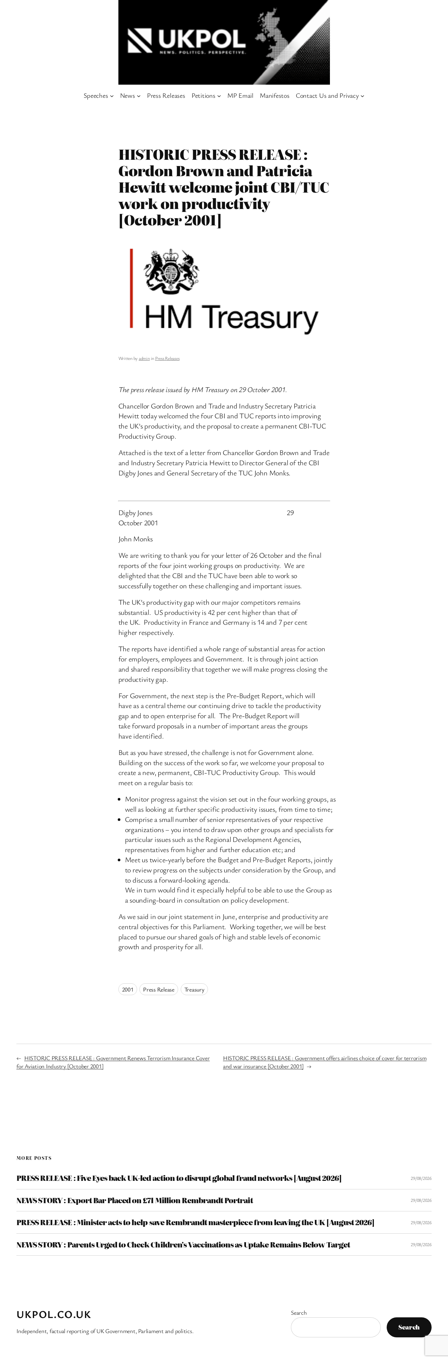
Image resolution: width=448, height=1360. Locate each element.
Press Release (158, 989)
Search (299, 1312)
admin (144, 358)
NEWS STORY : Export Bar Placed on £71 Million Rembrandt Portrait (134, 1200)
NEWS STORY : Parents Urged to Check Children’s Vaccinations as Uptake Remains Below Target (183, 1244)
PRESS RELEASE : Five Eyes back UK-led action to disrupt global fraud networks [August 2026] (178, 1178)
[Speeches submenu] (112, 95)
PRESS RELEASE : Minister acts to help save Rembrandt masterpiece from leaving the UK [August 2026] (195, 1222)
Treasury (194, 989)
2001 (127, 989)
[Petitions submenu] (219, 95)
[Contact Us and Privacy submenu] (362, 95)
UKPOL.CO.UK (54, 1314)
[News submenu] (139, 95)
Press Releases (167, 358)
